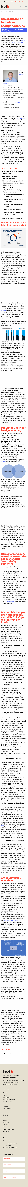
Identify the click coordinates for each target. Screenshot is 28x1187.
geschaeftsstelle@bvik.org (10, 1084)
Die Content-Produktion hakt (14, 205)
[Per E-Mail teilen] (23, 1054)
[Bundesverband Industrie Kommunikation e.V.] (2, 11)
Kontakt (5, 1092)
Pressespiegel (7, 1145)
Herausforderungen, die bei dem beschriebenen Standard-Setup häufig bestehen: (14, 183)
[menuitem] (8, 1)
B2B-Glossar (6, 1127)
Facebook (7, 1171)
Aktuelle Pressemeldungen (10, 1143)
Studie (3, 310)
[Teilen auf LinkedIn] (17, 1054)
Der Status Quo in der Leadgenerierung (10, 177)
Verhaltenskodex (7, 1101)
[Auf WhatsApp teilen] (11, 1054)
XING (18, 102)
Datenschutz (6, 1097)
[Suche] (21, 6)
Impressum (6, 1095)
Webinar (7, 120)
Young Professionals (8, 1129)
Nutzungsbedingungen (9, 1099)
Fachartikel (6, 1124)
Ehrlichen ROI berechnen (14, 215)
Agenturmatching (8, 1)
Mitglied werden (19, 1)
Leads (23, 40)
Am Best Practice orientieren (12, 218)
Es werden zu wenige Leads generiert (15, 195)
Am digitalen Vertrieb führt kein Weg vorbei (13, 172)
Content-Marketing (17, 42)
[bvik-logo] (11, 6)
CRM (2, 826)
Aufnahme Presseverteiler (10, 1147)
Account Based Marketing (12, 920)
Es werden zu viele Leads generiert (14, 200)
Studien (5, 1120)
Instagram (8, 1165)
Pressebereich (7, 1141)
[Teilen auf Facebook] (4, 1054)
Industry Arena (10, 1177)
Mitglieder (6, 1106)
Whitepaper (21, 118)
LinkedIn (14, 102)
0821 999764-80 (10, 1082)
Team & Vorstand (7, 1108)
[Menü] (25, 8)
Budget (3, 461)
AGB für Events (7, 1104)
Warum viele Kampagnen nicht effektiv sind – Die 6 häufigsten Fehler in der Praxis (13, 190)
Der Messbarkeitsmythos (14, 212)
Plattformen (10, 601)
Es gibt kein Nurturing (13, 209)
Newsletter (6, 1131)
